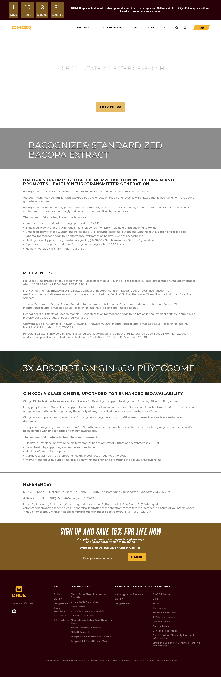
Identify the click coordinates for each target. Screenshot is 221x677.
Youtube (168, 28)
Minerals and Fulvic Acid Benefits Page (91, 621)
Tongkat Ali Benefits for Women (91, 637)
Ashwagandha (124, 594)
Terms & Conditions (165, 613)
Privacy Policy (161, 622)
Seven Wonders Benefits (86, 628)
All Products (61, 620)
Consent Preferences (166, 631)
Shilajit (58, 599)
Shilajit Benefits (81, 632)
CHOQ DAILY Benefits (84, 602)
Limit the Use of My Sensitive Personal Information (177, 644)
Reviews (138, 594)
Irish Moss (60, 616)
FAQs (156, 604)
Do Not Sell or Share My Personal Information (173, 637)
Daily (57, 594)
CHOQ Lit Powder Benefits (88, 611)
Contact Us (156, 28)
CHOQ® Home (162, 594)
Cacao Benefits (80, 607)
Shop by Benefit (112, 28)
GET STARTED (137, 557)
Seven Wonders (59, 609)
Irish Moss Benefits (83, 616)
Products (84, 28)
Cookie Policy (161, 626)
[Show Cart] (185, 28)
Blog (138, 28)
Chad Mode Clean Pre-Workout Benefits (90, 596)
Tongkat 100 (62, 604)
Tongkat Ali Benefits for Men (89, 641)
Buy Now (110, 107)
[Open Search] (177, 28)
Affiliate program (164, 617)
